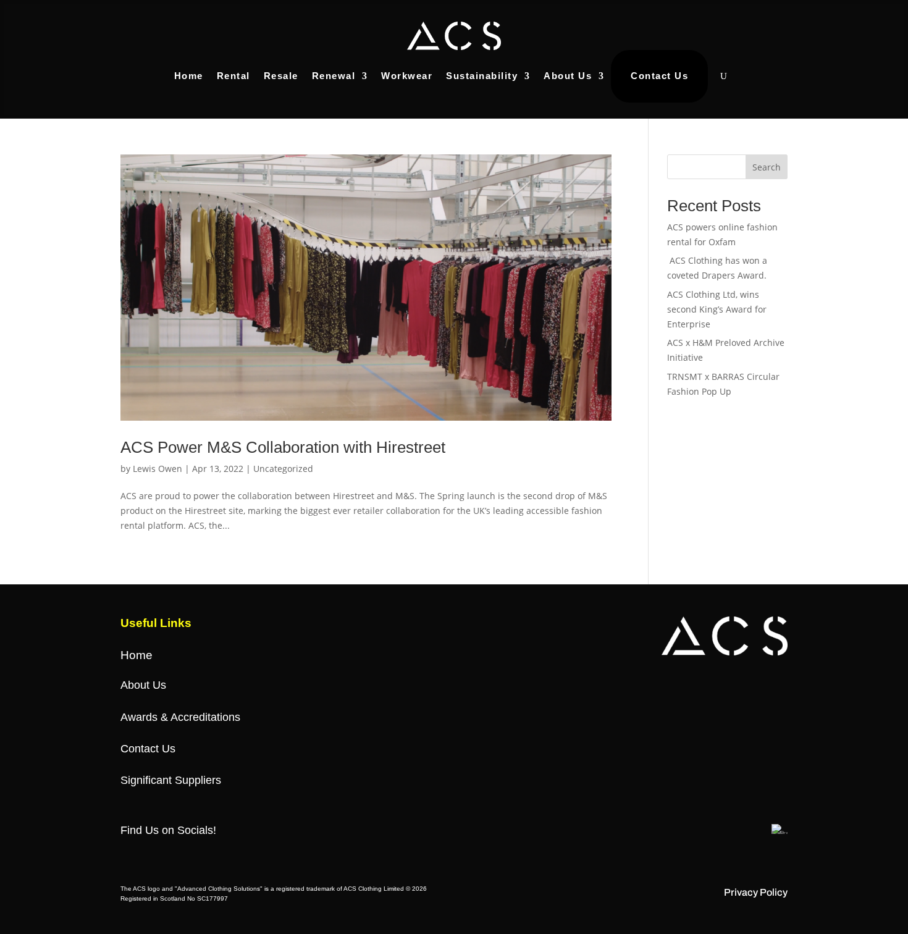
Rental (233, 75)
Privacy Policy (756, 892)
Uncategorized (283, 468)
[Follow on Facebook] (130, 853)
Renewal (334, 75)
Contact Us (659, 75)
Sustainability (482, 75)
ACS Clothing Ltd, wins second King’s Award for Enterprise (717, 309)
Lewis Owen (157, 468)
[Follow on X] (155, 853)
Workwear (406, 75)
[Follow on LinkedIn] (254, 853)
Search (766, 167)
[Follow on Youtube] (229, 853)
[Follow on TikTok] (204, 853)
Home (188, 75)
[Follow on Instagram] (180, 853)
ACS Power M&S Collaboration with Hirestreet (282, 447)
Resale (281, 75)
